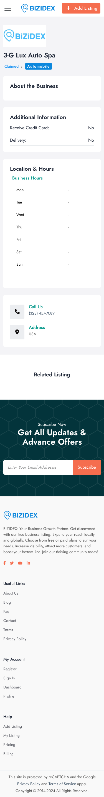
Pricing (9, 744)
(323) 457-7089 (42, 313)
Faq (6, 611)
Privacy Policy (14, 639)
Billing (8, 753)
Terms (8, 629)
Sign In (9, 678)
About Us (10, 593)
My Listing (11, 735)
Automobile (38, 66)
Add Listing (86, 8)
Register (10, 669)
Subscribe (87, 467)
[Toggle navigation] (8, 8)
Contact (9, 620)
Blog (7, 602)
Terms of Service (62, 784)
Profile (8, 696)
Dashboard (12, 687)
